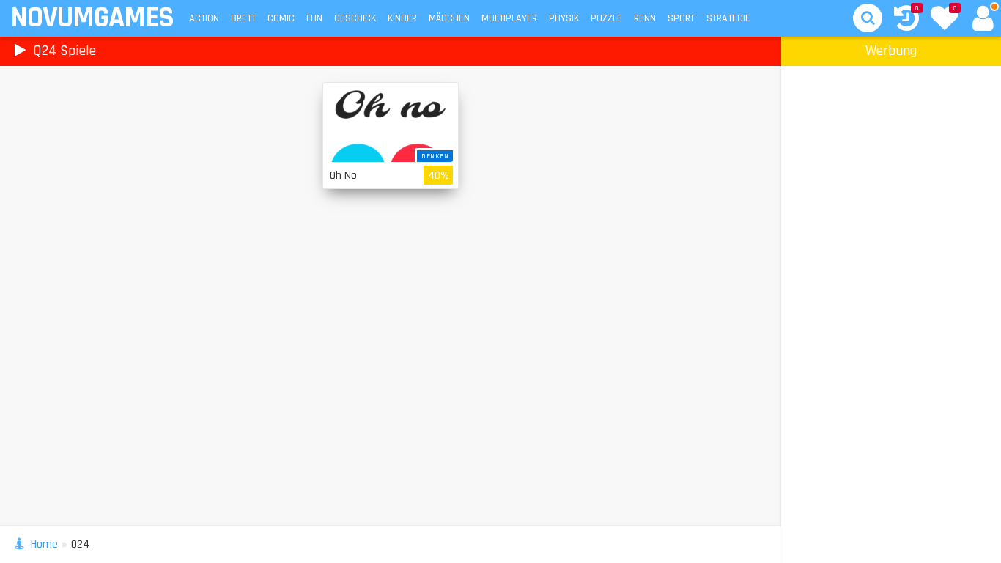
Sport (681, 18)
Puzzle (606, 18)
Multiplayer (509, 18)
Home (44, 544)
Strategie (728, 18)
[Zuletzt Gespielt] (906, 20)
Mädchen (449, 18)
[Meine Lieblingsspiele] (944, 19)
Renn (645, 18)
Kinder (402, 18)
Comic (281, 18)
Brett (243, 18)
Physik (564, 18)
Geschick (355, 18)
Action (204, 18)
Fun (314, 18)
